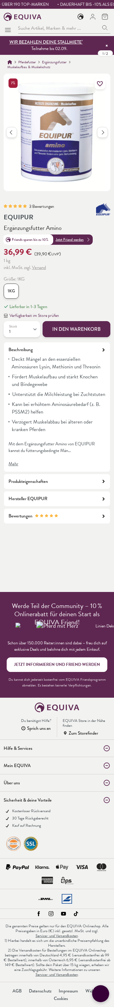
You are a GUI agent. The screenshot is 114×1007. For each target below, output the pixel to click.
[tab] (57, 407)
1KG (11, 291)
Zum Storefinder (83, 733)
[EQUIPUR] (103, 209)
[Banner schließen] (106, 45)
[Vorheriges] (11, 132)
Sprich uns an (39, 728)
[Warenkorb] (104, 16)
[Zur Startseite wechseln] (23, 17)
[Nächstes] (102, 132)
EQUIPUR (18, 217)
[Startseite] (9, 62)
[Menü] (9, 28)
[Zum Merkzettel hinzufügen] (100, 83)
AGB (17, 991)
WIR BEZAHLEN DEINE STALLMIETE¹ (46, 42)
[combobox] (59, 28)
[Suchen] (105, 28)
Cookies (61, 998)
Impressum (68, 991)
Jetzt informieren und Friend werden (57, 664)
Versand (39, 267)
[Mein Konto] (92, 16)
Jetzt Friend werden (70, 239)
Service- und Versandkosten (57, 936)
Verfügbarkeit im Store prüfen (34, 315)
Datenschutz (40, 991)
